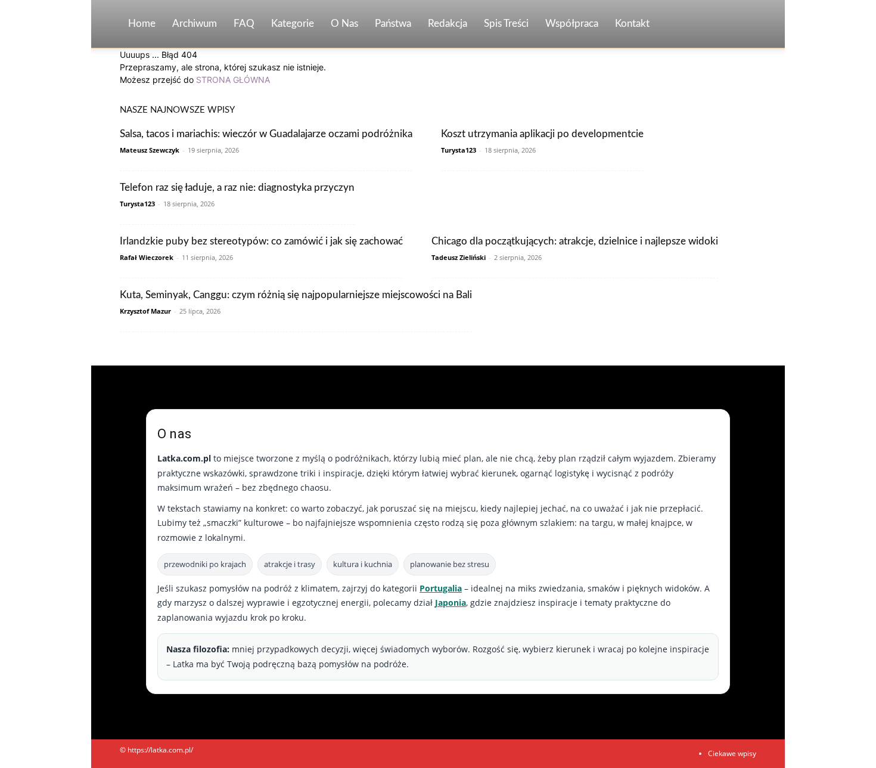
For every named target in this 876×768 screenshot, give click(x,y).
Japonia (450, 602)
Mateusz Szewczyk (149, 149)
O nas (344, 23)
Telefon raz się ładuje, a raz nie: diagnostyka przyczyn (237, 187)
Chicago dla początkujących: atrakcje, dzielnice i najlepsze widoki (574, 241)
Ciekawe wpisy (732, 753)
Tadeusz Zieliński (458, 257)
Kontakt (632, 23)
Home (142, 23)
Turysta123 (458, 149)
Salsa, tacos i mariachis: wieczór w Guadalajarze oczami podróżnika (266, 134)
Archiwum (194, 23)
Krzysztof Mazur (145, 310)
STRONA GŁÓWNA (233, 80)
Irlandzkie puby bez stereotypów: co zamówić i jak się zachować (261, 241)
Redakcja (447, 23)
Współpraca (571, 23)
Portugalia (441, 588)
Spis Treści (506, 23)
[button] (742, 24)
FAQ (244, 23)
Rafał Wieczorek (146, 257)
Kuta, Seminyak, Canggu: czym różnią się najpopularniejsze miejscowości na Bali (296, 295)
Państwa (393, 23)
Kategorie (292, 23)
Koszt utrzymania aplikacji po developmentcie (542, 134)
